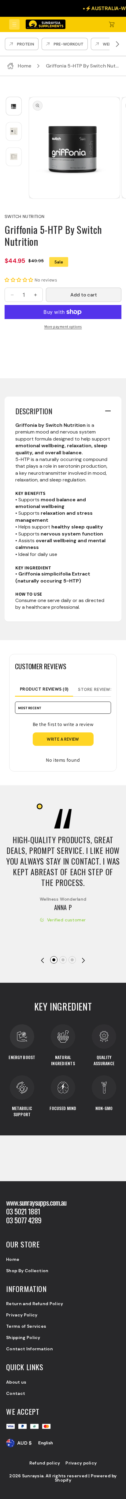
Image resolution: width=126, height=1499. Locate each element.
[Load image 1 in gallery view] (13, 106)
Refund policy (44, 1463)
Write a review (63, 739)
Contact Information (29, 1349)
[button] (14, 24)
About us (16, 1382)
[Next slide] (83, 960)
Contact (15, 1393)
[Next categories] (117, 44)
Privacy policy (81, 1463)
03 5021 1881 (23, 1211)
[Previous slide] (42, 960)
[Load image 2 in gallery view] (13, 131)
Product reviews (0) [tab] (44, 689)
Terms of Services (26, 1326)
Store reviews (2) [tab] (99, 689)
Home (12, 1259)
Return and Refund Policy (34, 1303)
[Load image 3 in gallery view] (13, 157)
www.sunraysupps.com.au (36, 1202)
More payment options (63, 326)
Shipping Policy (23, 1337)
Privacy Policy (21, 1315)
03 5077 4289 (23, 1220)
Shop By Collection (27, 1270)
